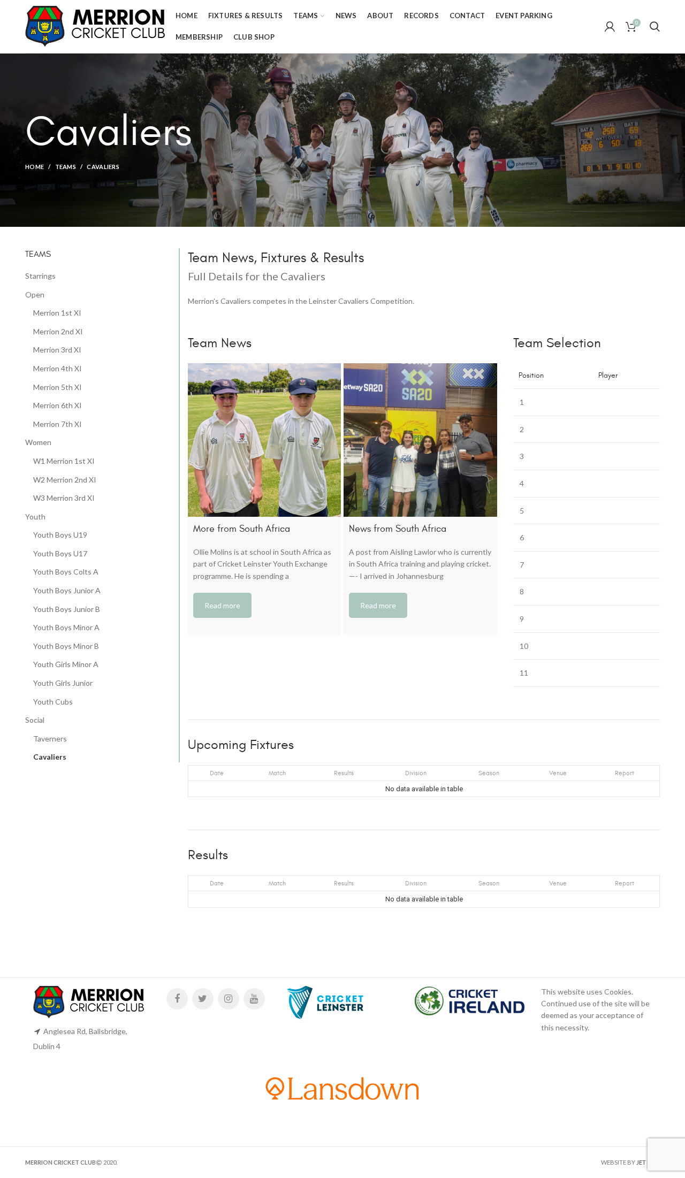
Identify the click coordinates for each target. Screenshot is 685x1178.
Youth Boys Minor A (66, 627)
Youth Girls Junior (63, 682)
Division (416, 773)
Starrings (40, 275)
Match (277, 773)
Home (34, 166)
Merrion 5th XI (57, 387)
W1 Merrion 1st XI (64, 460)
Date (217, 773)
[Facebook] (177, 998)
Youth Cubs (53, 701)
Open (34, 294)
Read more (222, 605)
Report (624, 773)
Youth (35, 516)
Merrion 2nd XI (58, 331)
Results (344, 773)
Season (488, 773)
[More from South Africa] (264, 439)
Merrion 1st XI (57, 312)
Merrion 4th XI (57, 368)
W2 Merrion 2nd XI (64, 479)
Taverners (50, 738)
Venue (558, 773)
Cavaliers (49, 756)
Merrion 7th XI (57, 424)
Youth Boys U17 (60, 553)
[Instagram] (228, 998)
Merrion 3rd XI (57, 349)
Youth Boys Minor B (66, 646)
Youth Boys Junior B (66, 609)
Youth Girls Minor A (65, 664)
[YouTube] (254, 998)
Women (38, 442)
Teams (66, 166)
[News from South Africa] (420, 439)
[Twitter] (203, 998)
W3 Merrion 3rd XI (64, 497)
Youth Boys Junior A (67, 590)
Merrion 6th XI (57, 405)
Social (34, 719)
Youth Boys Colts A (65, 571)
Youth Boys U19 (60, 534)
